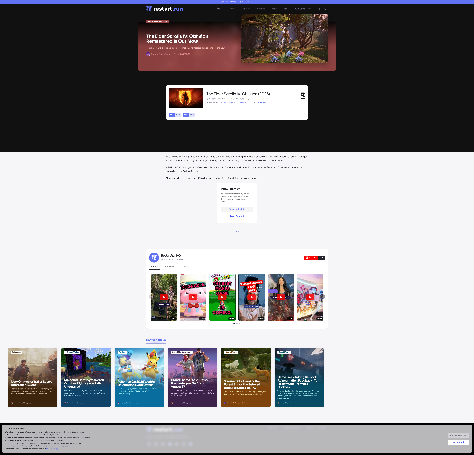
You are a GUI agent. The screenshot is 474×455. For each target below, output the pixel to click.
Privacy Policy (52, 449)
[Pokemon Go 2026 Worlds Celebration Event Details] (139, 360)
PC (237, 102)
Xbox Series (260, 102)
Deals (238, 2)
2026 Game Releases (304, 9)
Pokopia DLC (247, 2)
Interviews (169, 266)
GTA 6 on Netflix (228, 2)
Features (233, 9)
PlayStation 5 (245, 102)
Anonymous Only (458, 435)
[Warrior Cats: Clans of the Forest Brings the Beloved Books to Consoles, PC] (246, 360)
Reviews (246, 9)
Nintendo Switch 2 (227, 102)
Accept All (458, 442)
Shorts (154, 266)
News (220, 9)
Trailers (184, 266)
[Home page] (164, 9)
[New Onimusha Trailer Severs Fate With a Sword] (32, 360)
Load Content (237, 216)
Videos (274, 9)
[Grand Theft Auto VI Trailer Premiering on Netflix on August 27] (192, 360)
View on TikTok (237, 209)
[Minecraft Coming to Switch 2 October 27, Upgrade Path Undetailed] (86, 360)
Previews (261, 9)
